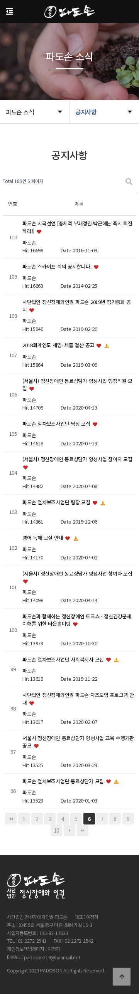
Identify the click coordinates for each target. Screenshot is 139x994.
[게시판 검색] (129, 181)
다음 (69, 830)
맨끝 (82, 830)
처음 (11, 818)
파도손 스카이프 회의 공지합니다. (57, 266)
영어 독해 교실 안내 (43, 537)
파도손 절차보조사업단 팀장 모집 (57, 424)
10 (56, 830)
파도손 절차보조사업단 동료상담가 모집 (63, 781)
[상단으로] (121, 976)
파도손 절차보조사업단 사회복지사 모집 (63, 659)
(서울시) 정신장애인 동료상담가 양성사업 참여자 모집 (77, 459)
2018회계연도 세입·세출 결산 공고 (59, 345)
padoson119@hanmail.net (52, 957)
